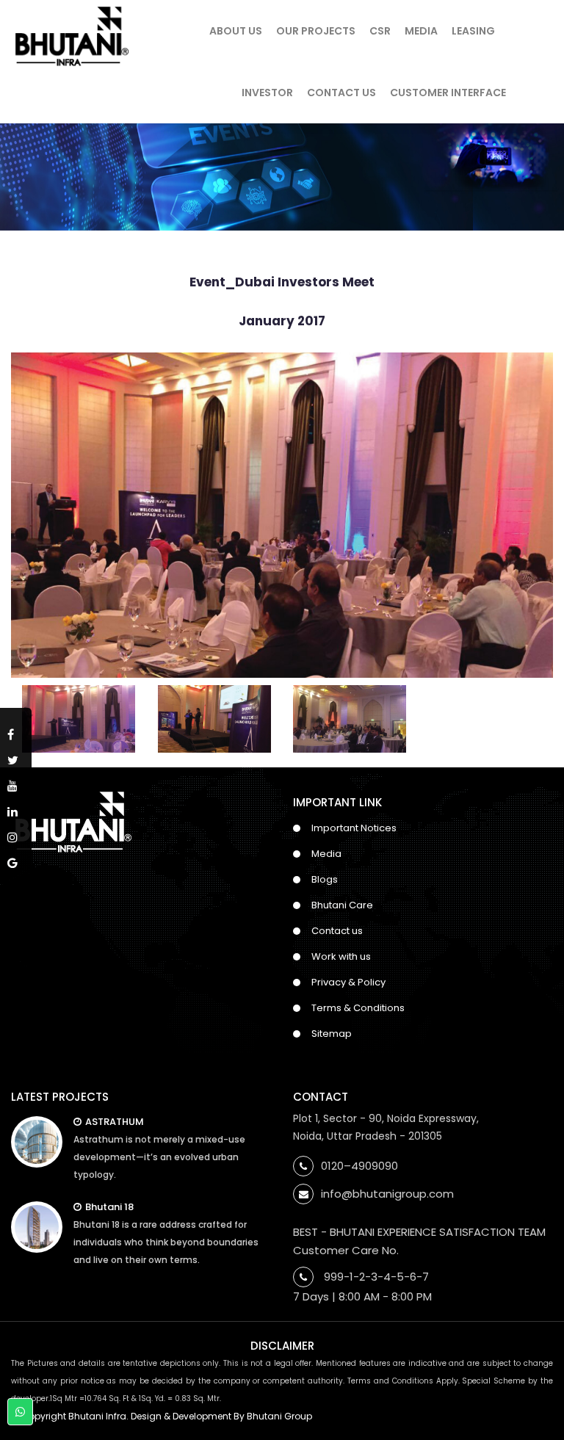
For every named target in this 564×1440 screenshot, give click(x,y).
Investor (267, 92)
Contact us (337, 931)
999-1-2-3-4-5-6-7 (376, 1276)
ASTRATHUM (114, 1122)
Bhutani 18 (109, 1207)
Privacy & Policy (348, 982)
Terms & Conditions (358, 1008)
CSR (380, 30)
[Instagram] (16, 834)
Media (421, 30)
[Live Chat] (20, 1412)
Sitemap (331, 1034)
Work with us (341, 956)
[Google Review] (16, 860)
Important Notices (354, 828)
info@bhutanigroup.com (387, 1193)
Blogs (324, 879)
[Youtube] (16, 783)
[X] (16, 757)
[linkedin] (16, 809)
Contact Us (341, 92)
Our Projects (315, 30)
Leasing (473, 30)
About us (235, 30)
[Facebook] (16, 732)
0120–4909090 (359, 1165)
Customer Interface (448, 92)
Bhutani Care (342, 905)
